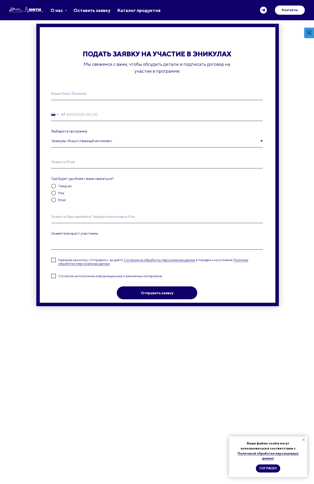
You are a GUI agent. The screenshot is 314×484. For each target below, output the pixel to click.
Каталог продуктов (139, 10)
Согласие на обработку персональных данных (159, 260)
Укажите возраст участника (74, 233)
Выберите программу (69, 131)
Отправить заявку (157, 293)
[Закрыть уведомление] (303, 440)
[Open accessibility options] (309, 33)
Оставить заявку (92, 10)
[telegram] (263, 10)
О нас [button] (57, 10)
